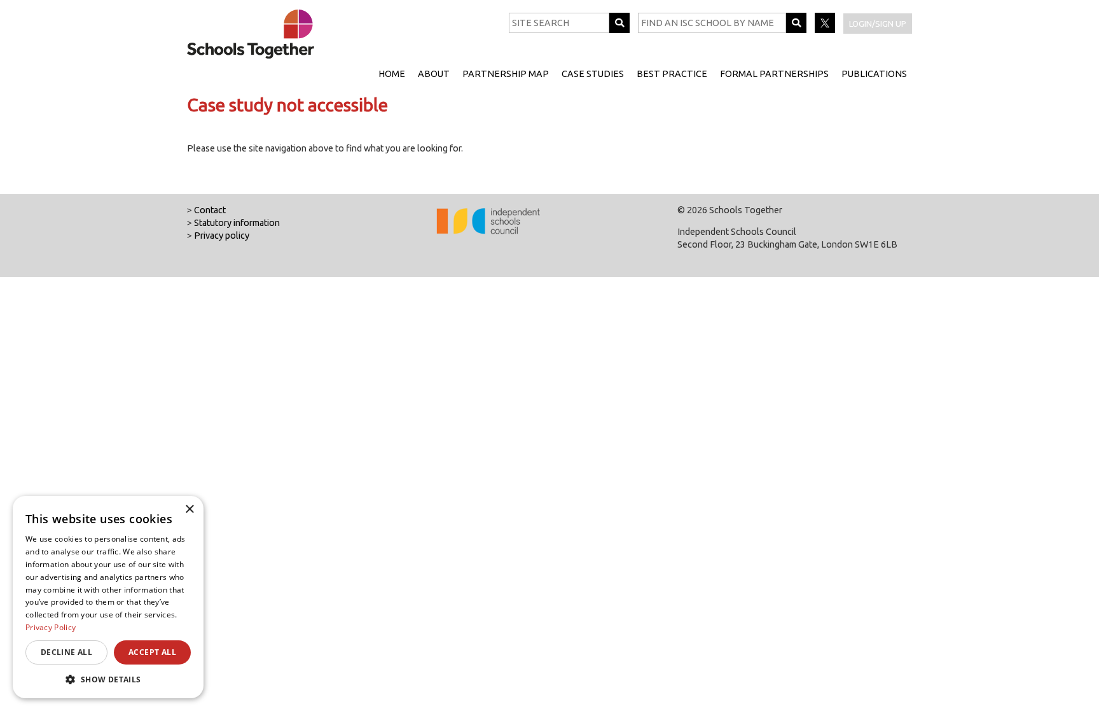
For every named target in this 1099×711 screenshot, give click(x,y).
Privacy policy (221, 235)
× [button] (189, 509)
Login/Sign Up (877, 23)
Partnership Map (505, 74)
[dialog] (108, 597)
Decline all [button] (66, 652)
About (434, 74)
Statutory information (237, 223)
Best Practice (672, 74)
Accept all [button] (152, 652)
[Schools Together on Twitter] (826, 30)
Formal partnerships (774, 74)
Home (391, 74)
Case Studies (593, 74)
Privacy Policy (50, 627)
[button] (108, 679)
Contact (210, 210)
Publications (874, 74)
